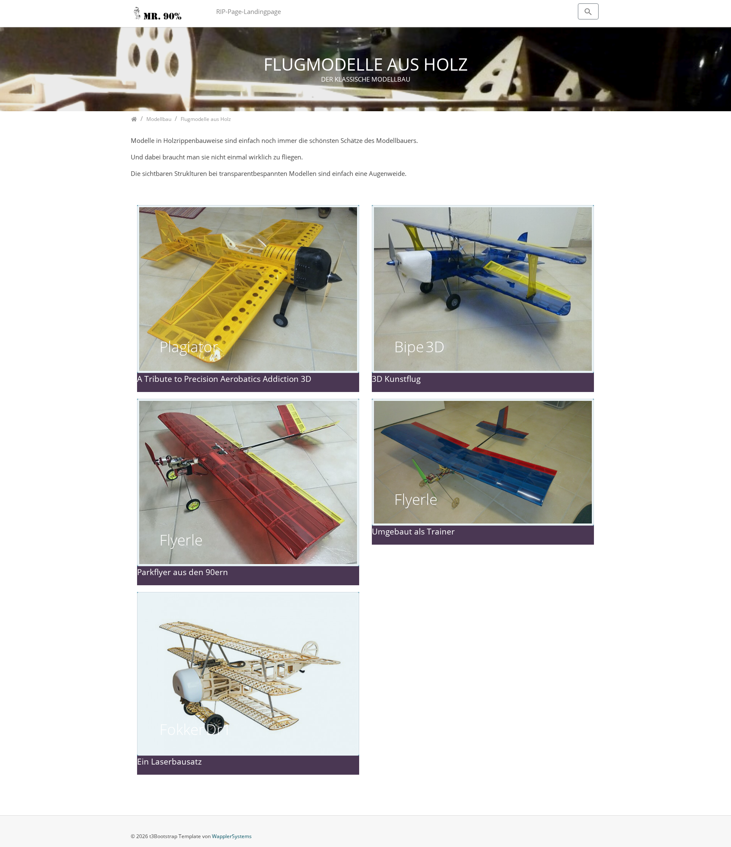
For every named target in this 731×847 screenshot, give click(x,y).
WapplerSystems (232, 836)
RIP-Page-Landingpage (248, 11)
